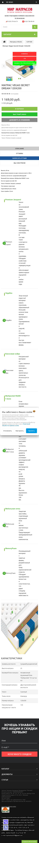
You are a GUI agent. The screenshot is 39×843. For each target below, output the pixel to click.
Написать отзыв (19, 158)
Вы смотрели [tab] (19, 163)
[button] (4, 66)
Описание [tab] (19, 148)
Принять (31, 431)
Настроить (19, 431)
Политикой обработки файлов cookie (16, 424)
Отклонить (7, 431)
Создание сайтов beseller (29, 841)
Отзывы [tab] (19, 153)
